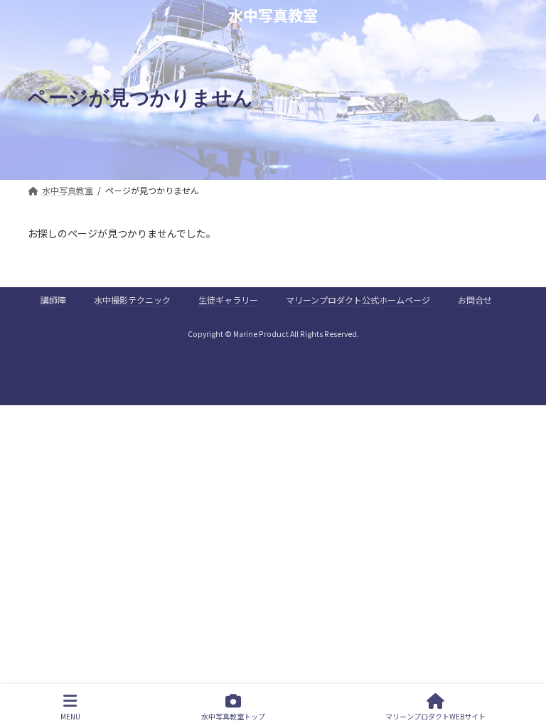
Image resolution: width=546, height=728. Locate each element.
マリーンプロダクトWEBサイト (435, 716)
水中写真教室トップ (233, 716)
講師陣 (53, 300)
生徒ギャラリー (228, 300)
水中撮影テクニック (132, 300)
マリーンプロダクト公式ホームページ (358, 300)
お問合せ (475, 300)
